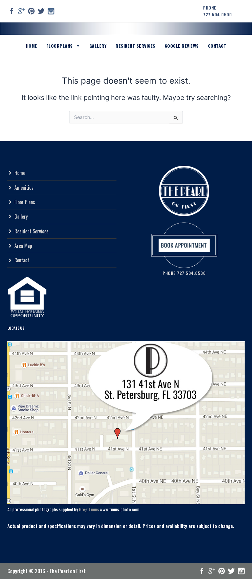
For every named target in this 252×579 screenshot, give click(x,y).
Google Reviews (182, 45)
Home (31, 45)
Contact (217, 45)
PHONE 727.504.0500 (217, 11)
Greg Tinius (89, 509)
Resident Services (136, 45)
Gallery (98, 45)
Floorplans (59, 45)
